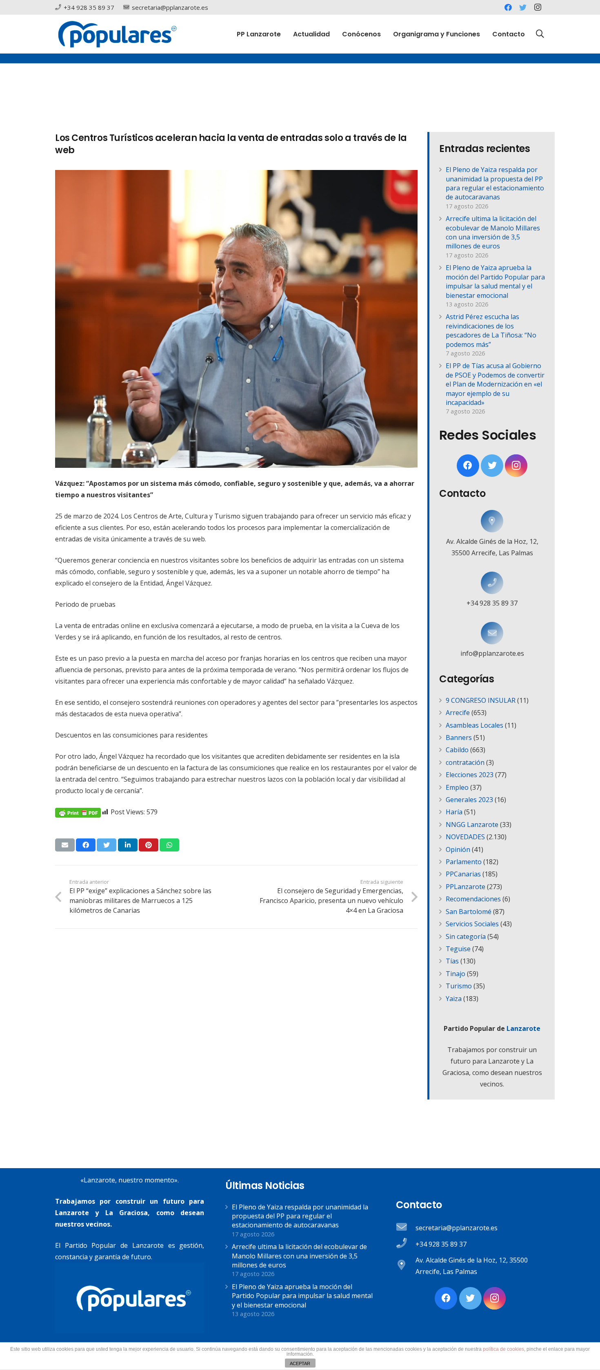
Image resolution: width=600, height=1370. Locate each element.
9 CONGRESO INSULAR (481, 700)
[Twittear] (106, 845)
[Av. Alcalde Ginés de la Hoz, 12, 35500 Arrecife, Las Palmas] (492, 521)
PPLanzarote (465, 886)
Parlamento (464, 861)
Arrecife (458, 712)
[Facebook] (508, 7)
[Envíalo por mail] (65, 845)
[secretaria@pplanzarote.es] (406, 1228)
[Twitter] (523, 7)
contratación (465, 762)
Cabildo (457, 749)
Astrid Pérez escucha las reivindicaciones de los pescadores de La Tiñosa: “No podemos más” (491, 330)
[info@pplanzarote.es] (492, 633)
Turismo (459, 985)
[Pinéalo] (148, 845)
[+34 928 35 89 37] (492, 583)
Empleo (457, 787)
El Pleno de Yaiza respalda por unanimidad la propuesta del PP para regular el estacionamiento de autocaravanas (495, 183)
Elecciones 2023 (469, 774)
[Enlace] (117, 34)
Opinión (458, 849)
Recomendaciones (473, 898)
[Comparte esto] (86, 845)
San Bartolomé (468, 911)
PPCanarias (463, 873)
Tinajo (455, 973)
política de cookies (503, 1349)
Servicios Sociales (472, 923)
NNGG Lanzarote (472, 824)
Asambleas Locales (474, 725)
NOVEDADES (465, 836)
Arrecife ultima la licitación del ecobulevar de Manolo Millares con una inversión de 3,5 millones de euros (493, 232)
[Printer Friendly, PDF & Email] (78, 812)
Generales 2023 (469, 799)
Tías (452, 961)
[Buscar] (540, 34)
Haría (454, 811)
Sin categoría (466, 936)
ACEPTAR (300, 1363)
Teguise (458, 948)
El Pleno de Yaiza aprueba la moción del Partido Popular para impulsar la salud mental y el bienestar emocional (495, 281)
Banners (459, 737)
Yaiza (454, 998)
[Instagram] (537, 7)
